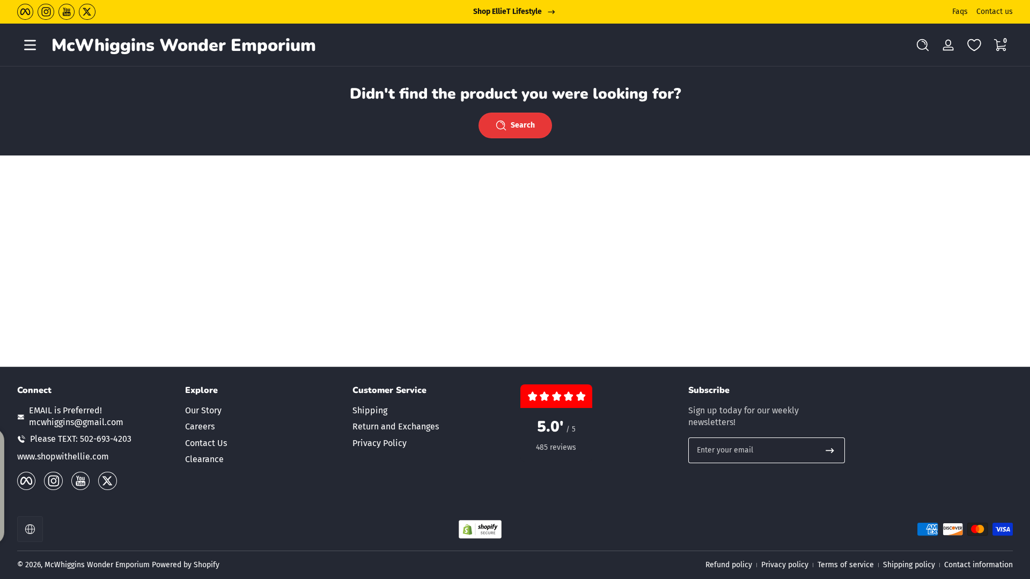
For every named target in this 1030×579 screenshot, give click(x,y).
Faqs (960, 11)
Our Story (203, 410)
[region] (515, 11)
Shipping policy (909, 564)
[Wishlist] (974, 45)
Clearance (204, 459)
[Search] (922, 45)
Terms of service (846, 564)
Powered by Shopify (185, 564)
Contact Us (206, 443)
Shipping (369, 410)
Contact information (978, 564)
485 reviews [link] (556, 447)
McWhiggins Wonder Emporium (98, 564)
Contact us (994, 11)
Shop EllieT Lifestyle (507, 11)
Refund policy (728, 564)
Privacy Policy (379, 443)
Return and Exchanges (395, 426)
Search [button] (523, 125)
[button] (923, 45)
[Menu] (30, 45)
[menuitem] (263, 411)
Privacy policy (784, 564)
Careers (200, 426)
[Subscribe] (830, 450)
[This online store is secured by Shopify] (480, 529)
